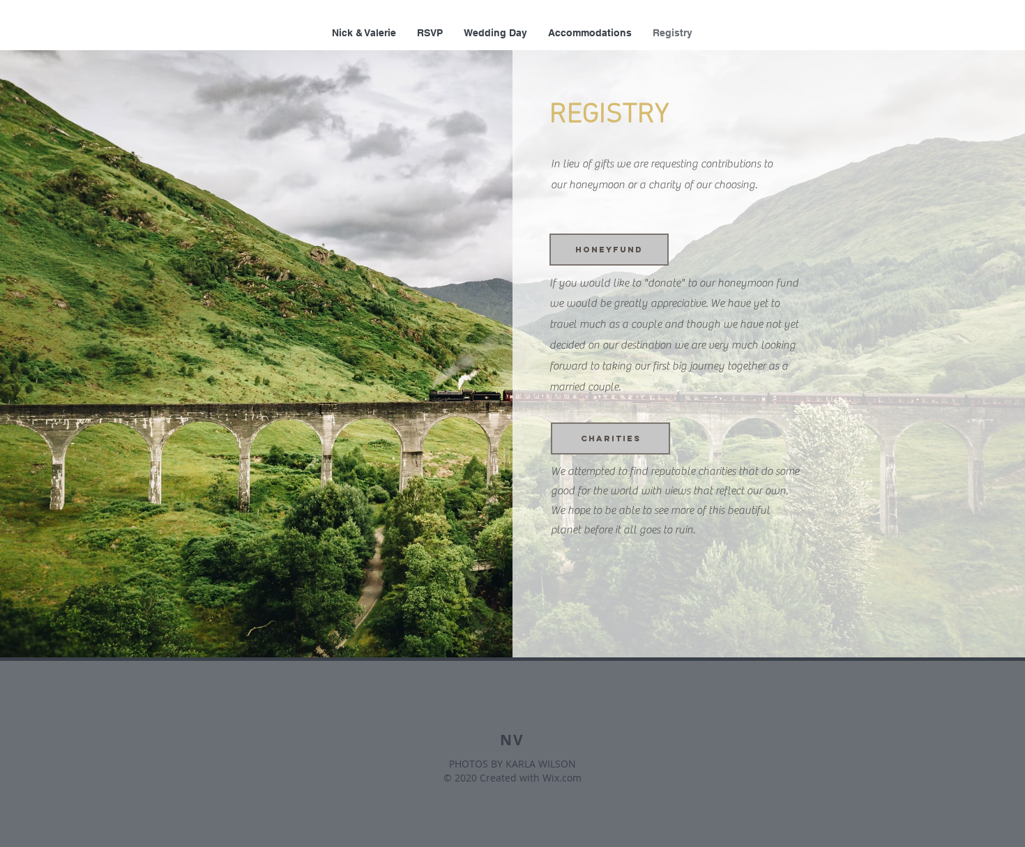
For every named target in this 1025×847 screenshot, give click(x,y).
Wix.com (562, 777)
